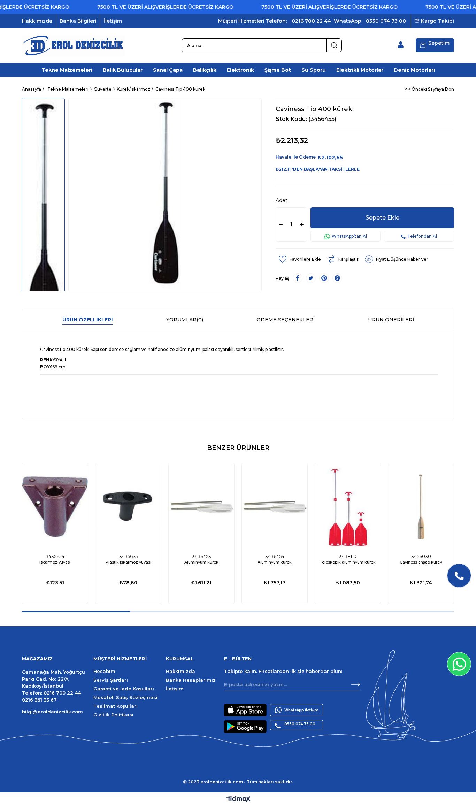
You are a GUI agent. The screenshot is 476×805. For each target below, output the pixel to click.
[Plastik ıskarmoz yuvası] (128, 506)
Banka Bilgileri (78, 21)
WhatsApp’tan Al (349, 236)
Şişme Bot (277, 70)
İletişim (113, 21)
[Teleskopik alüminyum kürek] (348, 506)
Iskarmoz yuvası (55, 562)
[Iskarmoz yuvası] (55, 506)
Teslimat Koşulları (115, 706)
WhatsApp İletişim (301, 710)
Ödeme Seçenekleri (285, 319)
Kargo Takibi (437, 21)
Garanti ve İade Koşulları (123, 688)
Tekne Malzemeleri (66, 70)
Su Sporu (313, 70)
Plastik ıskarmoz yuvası (128, 562)
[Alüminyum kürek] (201, 506)
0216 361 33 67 (39, 700)
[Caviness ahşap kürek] (421, 506)
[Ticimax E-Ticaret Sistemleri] (238, 799)
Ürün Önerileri (391, 319)
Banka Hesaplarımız (191, 680)
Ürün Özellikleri (87, 319)
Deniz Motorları (414, 70)
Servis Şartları (110, 680)
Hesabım (104, 671)
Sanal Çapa (168, 70)
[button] (76, 611)
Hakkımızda (37, 21)
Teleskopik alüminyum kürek (348, 562)
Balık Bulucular (123, 70)
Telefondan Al (422, 236)
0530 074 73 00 (386, 21)
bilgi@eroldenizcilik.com (52, 711)
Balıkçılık (204, 70)
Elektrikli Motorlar (359, 70)
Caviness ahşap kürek (421, 562)
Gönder (355, 684)
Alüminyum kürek (201, 562)
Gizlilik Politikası (113, 715)
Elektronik (240, 70)
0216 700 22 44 (311, 21)
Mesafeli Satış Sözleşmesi (125, 697)
